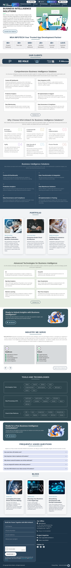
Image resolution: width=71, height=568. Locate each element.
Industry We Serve (55, 4)
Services (35, 4)
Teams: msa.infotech (43, 540)
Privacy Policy (24, 558)
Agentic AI (15, 4)
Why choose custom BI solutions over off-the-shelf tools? (18, 460)
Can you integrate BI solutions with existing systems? (17, 464)
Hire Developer (44, 4)
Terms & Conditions (63, 565)
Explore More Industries (60, 368)
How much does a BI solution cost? (13, 452)
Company (64, 4)
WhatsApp (32, 1)
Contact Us (63, 1)
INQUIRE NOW (10, 554)
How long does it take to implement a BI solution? (16, 456)
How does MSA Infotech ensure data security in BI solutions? (19, 468)
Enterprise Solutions (25, 4)
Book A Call (52, 1)
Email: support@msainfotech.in (46, 537)
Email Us (42, 1)
